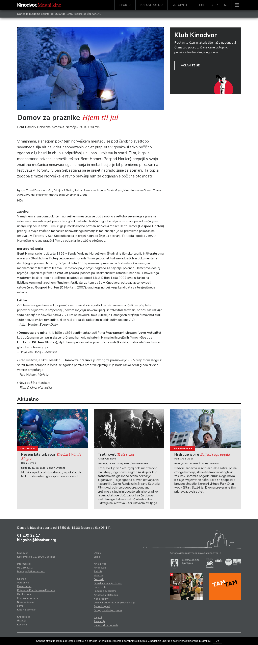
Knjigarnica (23, 617)
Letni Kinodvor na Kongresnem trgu (114, 602)
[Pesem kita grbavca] (52, 428)
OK (217, 641)
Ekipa (97, 557)
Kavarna (22, 624)
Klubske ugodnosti (28, 598)
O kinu (97, 553)
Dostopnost (24, 586)
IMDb (20, 200)
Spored (125, 5)
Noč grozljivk (101, 599)
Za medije (99, 621)
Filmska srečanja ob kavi (108, 583)
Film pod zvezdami (105, 591)
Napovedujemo (151, 5)
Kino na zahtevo (26, 609)
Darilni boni (24, 594)
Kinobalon (27, 448)
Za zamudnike (183, 448)
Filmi (201, 5)
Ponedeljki (100, 587)
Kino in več (100, 564)
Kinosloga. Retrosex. (106, 595)
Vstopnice (180, 5)
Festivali (99, 579)
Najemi (98, 617)
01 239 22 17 (28, 535)
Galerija (21, 620)
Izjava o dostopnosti (106, 625)
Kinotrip (98, 575)
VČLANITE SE (190, 65)
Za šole (98, 571)
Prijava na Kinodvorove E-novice (36, 590)
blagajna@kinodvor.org (36, 539)
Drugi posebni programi (108, 610)
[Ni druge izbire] (205, 428)
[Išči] (225, 5)
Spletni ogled (102, 606)
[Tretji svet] (129, 428)
